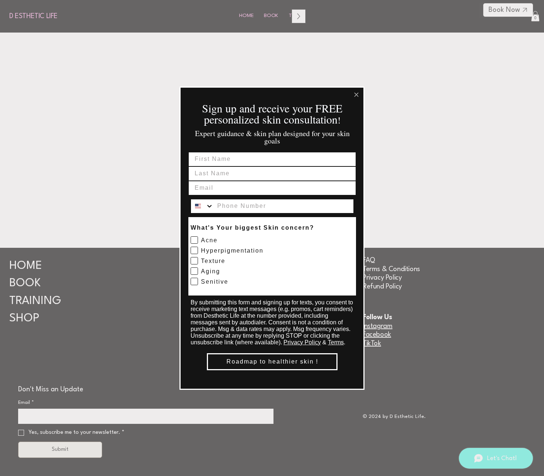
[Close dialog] (356, 94)
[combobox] (202, 206)
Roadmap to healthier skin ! (272, 361)
